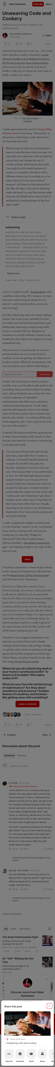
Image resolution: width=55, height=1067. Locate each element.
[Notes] (42, 1054)
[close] (49, 1006)
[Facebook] (20, 1054)
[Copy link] (9, 1054)
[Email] (31, 1054)
